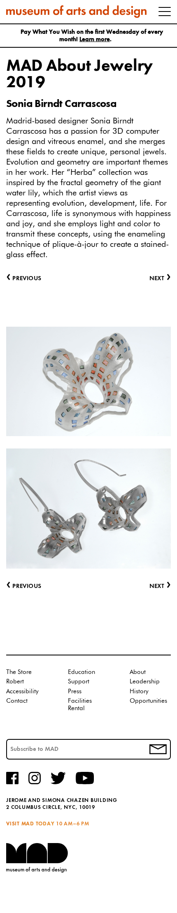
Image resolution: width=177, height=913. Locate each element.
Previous (23, 586)
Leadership (145, 681)
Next (160, 586)
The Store (19, 672)
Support (78, 681)
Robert (15, 681)
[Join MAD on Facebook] (12, 783)
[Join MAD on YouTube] (85, 783)
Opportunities (148, 701)
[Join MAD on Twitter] (58, 783)
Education (81, 672)
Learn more (94, 40)
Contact (17, 701)
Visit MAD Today (30, 824)
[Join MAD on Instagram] (34, 783)
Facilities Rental (80, 704)
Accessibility (22, 691)
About (138, 672)
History (139, 691)
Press (75, 691)
